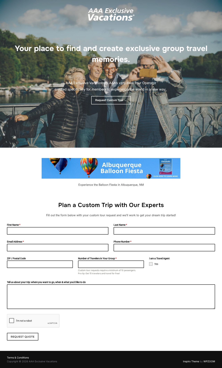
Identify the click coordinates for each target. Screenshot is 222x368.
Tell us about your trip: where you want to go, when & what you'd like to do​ (46, 282)
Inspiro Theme (191, 361)
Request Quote (23, 336)
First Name (13, 224)
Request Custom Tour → (111, 100)
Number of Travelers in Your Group (97, 258)
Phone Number (122, 241)
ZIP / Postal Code (16, 258)
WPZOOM (209, 361)
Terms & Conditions (18, 357)
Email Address (15, 241)
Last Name (120, 224)
